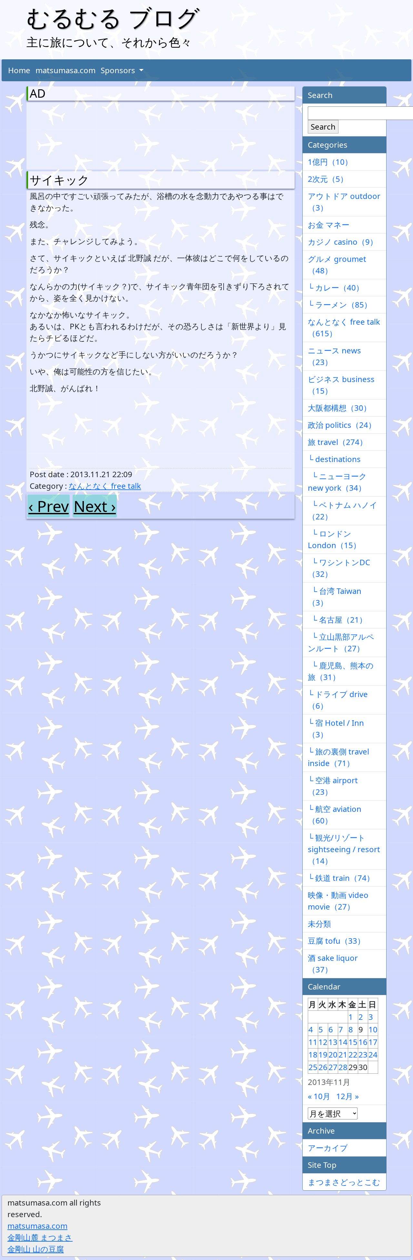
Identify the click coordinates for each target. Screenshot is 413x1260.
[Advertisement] (63, 134)
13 (332, 1042)
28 (343, 1067)
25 (312, 1067)
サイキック (59, 180)
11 (312, 1042)
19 (322, 1054)
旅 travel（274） (337, 442)
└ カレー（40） (336, 287)
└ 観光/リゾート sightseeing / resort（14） (344, 849)
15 (353, 1042)
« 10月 (319, 1096)
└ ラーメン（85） (340, 304)
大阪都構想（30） (339, 407)
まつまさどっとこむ (344, 1181)
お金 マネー (328, 224)
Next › (95, 506)
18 (312, 1054)
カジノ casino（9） (343, 241)
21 (343, 1054)
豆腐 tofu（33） (336, 940)
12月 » (347, 1096)
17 (373, 1042)
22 (353, 1054)
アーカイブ (328, 1147)
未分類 (319, 923)
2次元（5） (328, 178)
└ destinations (334, 459)
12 (322, 1042)
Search (323, 126)
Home (19, 70)
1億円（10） (330, 161)
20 (332, 1054)
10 (373, 1029)
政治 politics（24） (342, 424)
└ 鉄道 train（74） (341, 877)
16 (363, 1042)
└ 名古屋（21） (337, 619)
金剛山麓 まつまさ (40, 1237)
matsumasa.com (65, 70)
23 (363, 1054)
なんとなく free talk (105, 485)
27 (332, 1067)
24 (373, 1054)
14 (343, 1042)
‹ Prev (48, 506)
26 (322, 1067)
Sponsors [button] (119, 70)
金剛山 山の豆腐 (35, 1249)
